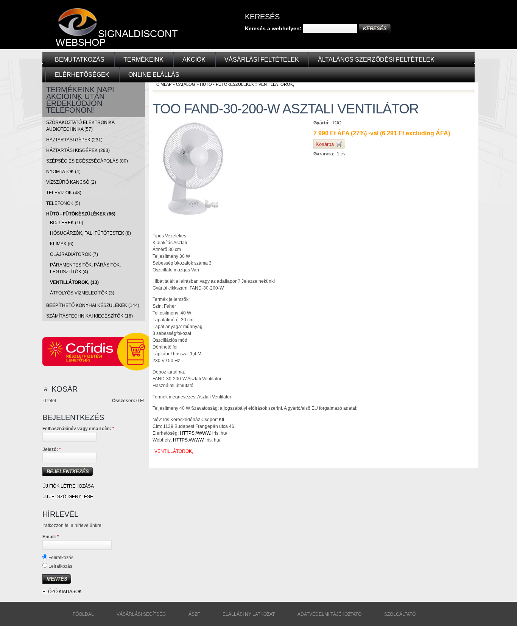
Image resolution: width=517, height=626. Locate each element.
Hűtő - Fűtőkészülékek (227, 84)
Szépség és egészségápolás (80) (87, 161)
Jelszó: (51, 449)
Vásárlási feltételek (261, 59)
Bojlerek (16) (66, 222)
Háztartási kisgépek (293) (78, 150)
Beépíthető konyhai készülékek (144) (92, 305)
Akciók (194, 59)
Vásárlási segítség (141, 614)
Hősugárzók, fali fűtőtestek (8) (90, 233)
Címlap (163, 84)
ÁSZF (194, 614)
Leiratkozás (59, 566)
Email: (50, 536)
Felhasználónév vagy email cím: (78, 428)
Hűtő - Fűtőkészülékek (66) (80, 214)
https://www (195, 433)
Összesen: (123, 400)
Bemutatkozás (79, 59)
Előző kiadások (62, 591)
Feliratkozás (60, 557)
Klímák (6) (61, 243)
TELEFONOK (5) (63, 203)
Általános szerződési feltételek (376, 59)
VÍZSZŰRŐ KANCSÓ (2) (71, 182)
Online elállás (153, 74)
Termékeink (143, 59)
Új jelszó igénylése (67, 496)
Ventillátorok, (276, 84)
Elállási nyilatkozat (249, 614)
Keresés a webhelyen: (274, 28)
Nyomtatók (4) (63, 171)
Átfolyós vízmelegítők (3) (82, 293)
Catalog (185, 84)
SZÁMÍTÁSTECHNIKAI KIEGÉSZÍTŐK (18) (89, 316)
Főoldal (83, 614)
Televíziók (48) (63, 192)
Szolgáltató (400, 614)
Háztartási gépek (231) (74, 140)
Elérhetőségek (82, 74)
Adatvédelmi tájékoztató (329, 614)
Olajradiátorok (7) (74, 254)
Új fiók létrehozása (68, 486)
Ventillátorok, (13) (74, 282)
